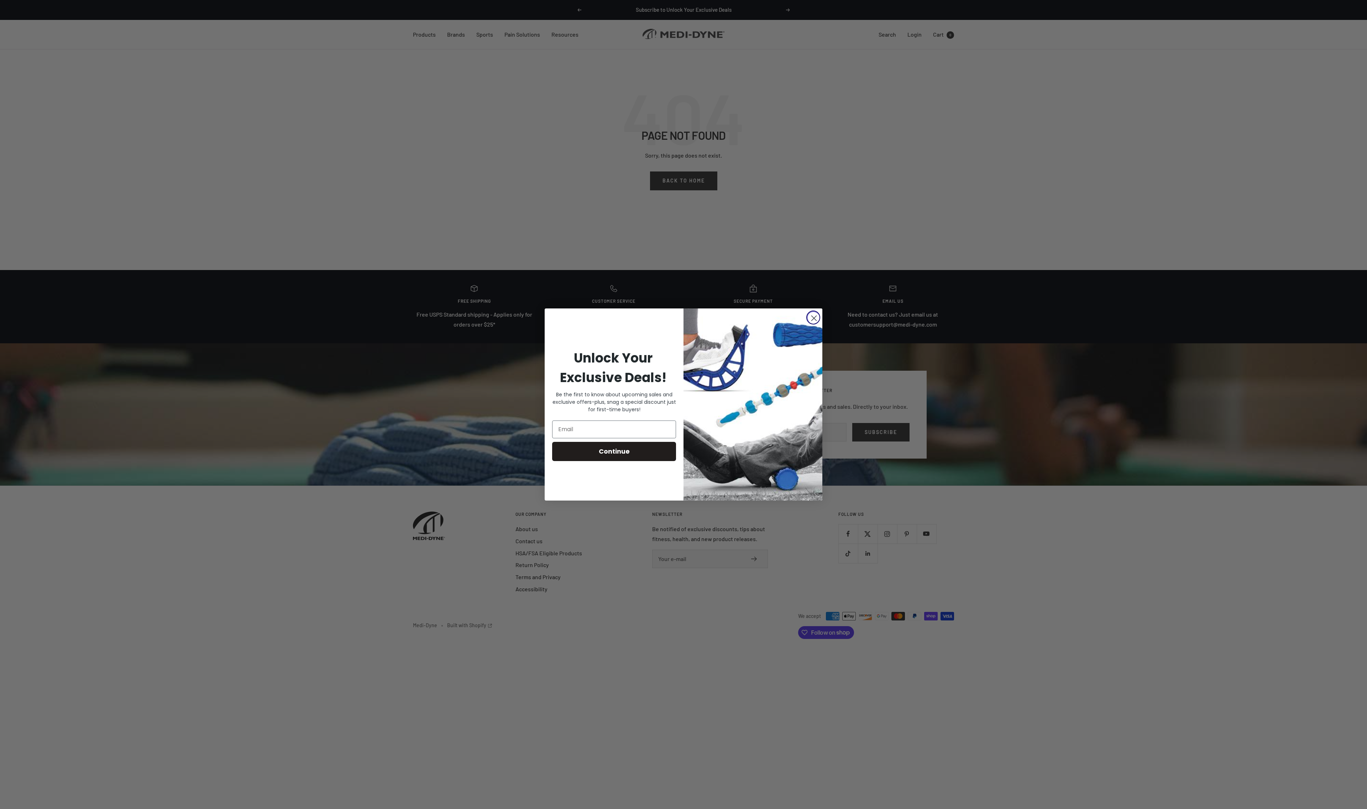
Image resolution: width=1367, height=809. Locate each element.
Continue (614, 451)
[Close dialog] (813, 317)
